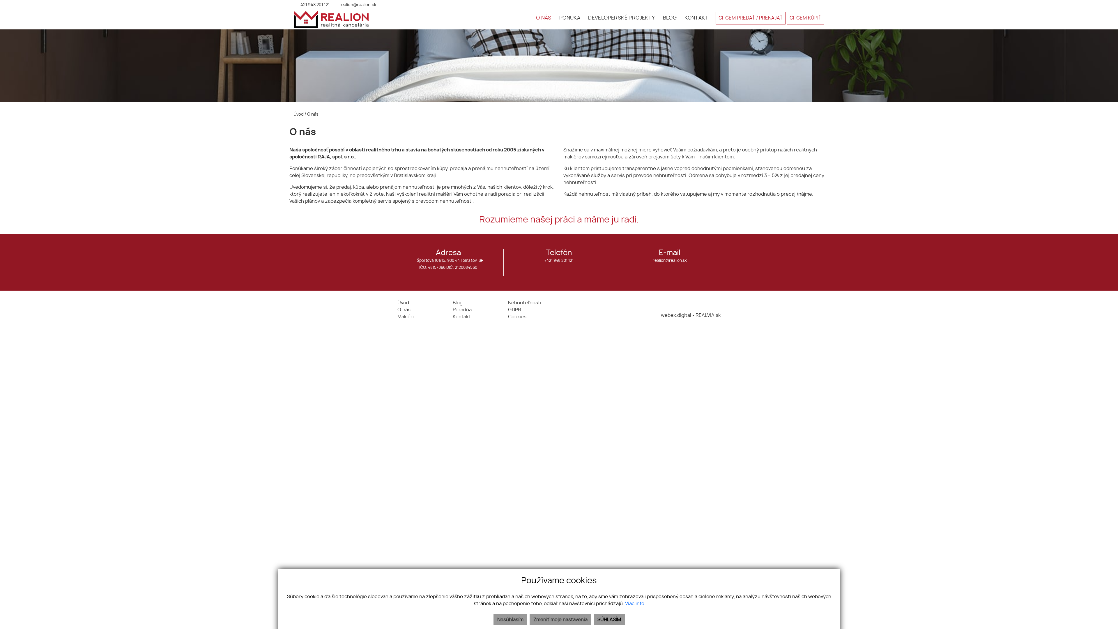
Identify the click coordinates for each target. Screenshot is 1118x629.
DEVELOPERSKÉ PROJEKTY (621, 18)
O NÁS (543, 18)
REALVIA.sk (708, 315)
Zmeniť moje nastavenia (560, 619)
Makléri (405, 316)
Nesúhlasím (510, 619)
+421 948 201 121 (559, 261)
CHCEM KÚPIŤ (805, 18)
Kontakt (461, 316)
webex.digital (676, 315)
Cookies (517, 316)
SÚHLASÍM (609, 619)
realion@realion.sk (670, 261)
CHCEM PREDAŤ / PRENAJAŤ (751, 18)
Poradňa (462, 310)
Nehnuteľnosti (524, 303)
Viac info (634, 603)
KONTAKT (696, 18)
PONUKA (569, 18)
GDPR (514, 310)
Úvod (298, 114)
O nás (404, 310)
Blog (458, 303)
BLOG (670, 18)
